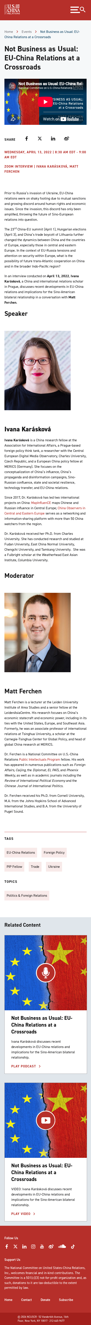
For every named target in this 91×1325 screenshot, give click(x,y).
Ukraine (54, 866)
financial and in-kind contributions (49, 1273)
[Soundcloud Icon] (62, 1247)
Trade (35, 866)
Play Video (21, 1214)
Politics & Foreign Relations (27, 895)
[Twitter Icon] (15, 1247)
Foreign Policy (54, 852)
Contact (26, 1300)
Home (8, 31)
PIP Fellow (14, 866)
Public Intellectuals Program (39, 759)
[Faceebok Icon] (6, 1247)
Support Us (12, 1260)
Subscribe (66, 1300)
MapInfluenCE (41, 502)
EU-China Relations (21, 852)
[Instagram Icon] (33, 1247)
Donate (45, 1300)
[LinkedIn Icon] (24, 1247)
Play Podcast (24, 1066)
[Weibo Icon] (51, 1247)
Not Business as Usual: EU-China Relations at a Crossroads (41, 1024)
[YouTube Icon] (42, 1247)
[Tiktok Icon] (73, 1248)
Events (27, 31)
